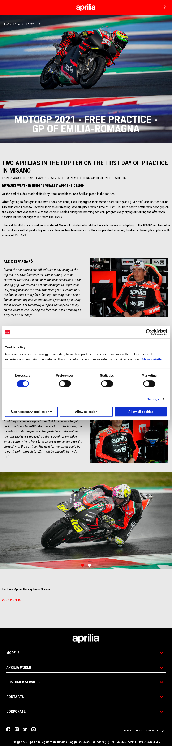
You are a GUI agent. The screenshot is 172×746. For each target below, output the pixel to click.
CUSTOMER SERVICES (23, 682)
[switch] (65, 383)
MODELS (13, 652)
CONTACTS (15, 696)
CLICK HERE (12, 600)
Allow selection (86, 411)
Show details (152, 359)
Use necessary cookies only (31, 411)
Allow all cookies (140, 411)
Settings (153, 399)
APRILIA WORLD (18, 667)
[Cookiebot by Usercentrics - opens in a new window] (148, 332)
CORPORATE (16, 711)
